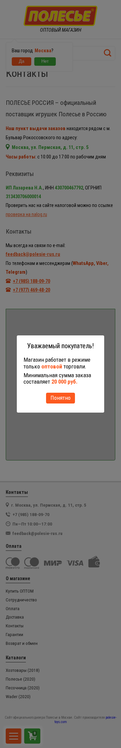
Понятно (60, 397)
